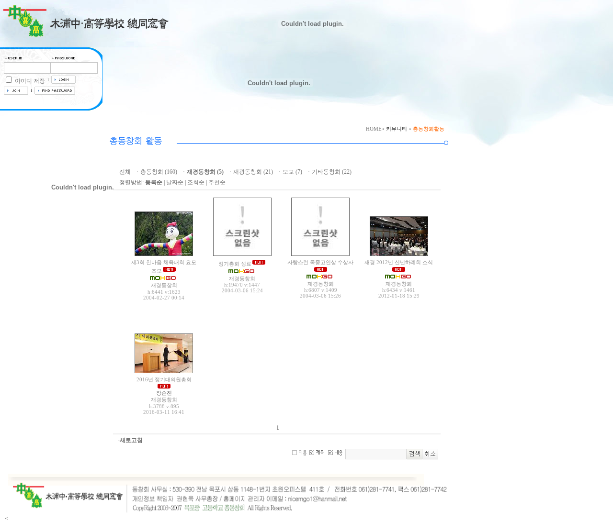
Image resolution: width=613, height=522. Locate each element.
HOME (374, 129)
